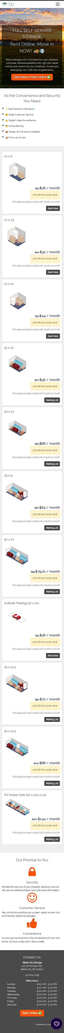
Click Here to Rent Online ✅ (32, 77)
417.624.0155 (32, 975)
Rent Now (53, 208)
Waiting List (52, 400)
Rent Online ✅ (32, 1013)
